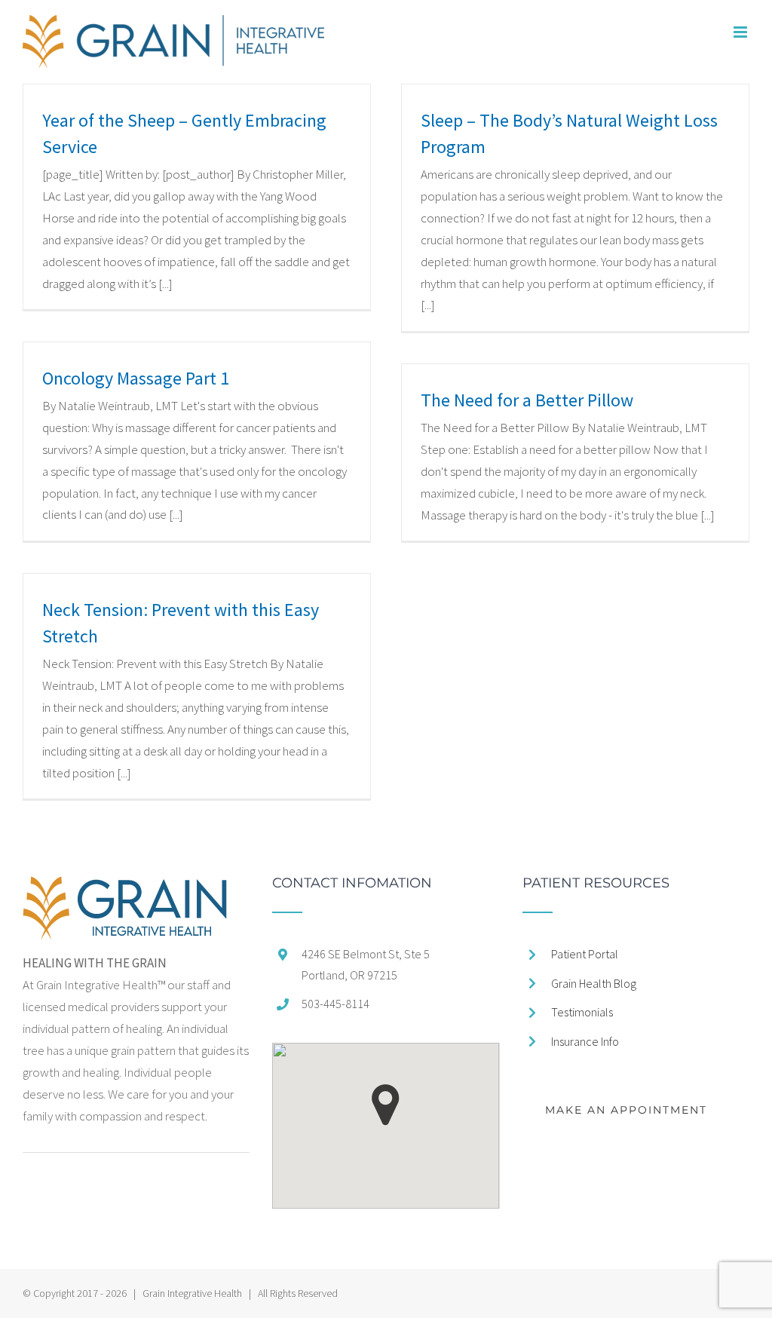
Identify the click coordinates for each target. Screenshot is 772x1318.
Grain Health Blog (593, 983)
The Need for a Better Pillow (527, 400)
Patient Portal (584, 953)
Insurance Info (585, 1041)
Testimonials (582, 1011)
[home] (125, 886)
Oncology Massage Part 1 (135, 378)
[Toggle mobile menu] (741, 32)
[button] (386, 1105)
